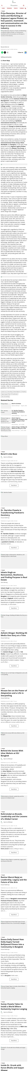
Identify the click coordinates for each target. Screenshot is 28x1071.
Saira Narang (4, 582)
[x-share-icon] (5, 53)
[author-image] (2, 457)
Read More (14, 485)
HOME (3, 8)
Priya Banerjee (15, 394)
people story (3, 391)
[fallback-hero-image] (6, 406)
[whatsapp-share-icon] (2, 53)
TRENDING (9, 8)
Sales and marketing (5, 396)
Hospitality (24, 391)
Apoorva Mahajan (8, 457)
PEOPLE (16, 8)
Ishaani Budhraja (5, 517)
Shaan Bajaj (10, 391)
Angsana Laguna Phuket (6, 394)
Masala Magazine (17, 391)
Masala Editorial (5, 47)
